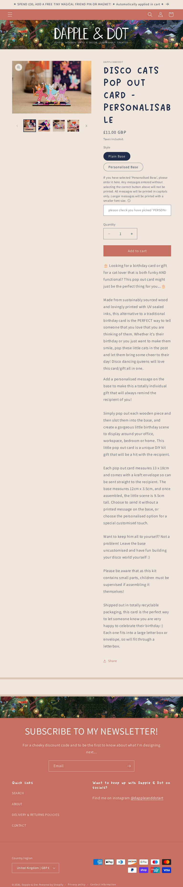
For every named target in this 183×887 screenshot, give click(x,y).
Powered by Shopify (51, 884)
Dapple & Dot (30, 884)
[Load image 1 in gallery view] (30, 126)
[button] (10, 14)
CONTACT (19, 825)
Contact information (103, 884)
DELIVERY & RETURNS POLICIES (35, 815)
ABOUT (17, 804)
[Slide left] (17, 126)
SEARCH (18, 793)
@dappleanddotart (147, 797)
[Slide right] (86, 126)
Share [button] (112, 661)
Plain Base (116, 156)
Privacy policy (77, 884)
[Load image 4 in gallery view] (73, 126)
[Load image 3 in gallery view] (59, 126)
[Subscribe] (129, 766)
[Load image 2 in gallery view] (44, 126)
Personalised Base (123, 167)
